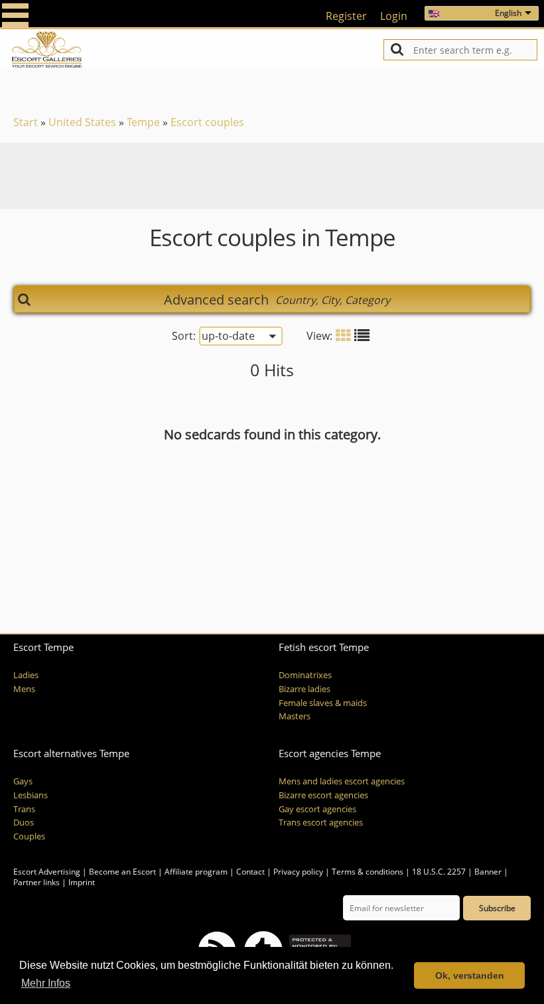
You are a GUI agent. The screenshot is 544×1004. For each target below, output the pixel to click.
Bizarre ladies (304, 689)
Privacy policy (298, 871)
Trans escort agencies (321, 822)
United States (82, 122)
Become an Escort (122, 871)
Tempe (143, 122)
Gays (23, 781)
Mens (24, 689)
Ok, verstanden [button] (469, 975)
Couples (29, 836)
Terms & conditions (367, 871)
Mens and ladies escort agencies (342, 781)
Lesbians (30, 795)
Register (346, 16)
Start (25, 122)
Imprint (81, 882)
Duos (23, 822)
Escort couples (207, 122)
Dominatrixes (305, 675)
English (508, 13)
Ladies (25, 675)
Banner (488, 871)
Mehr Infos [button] (45, 983)
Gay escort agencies (317, 809)
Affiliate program (196, 871)
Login (393, 16)
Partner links (36, 882)
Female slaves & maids (323, 703)
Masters (294, 716)
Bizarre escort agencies (323, 795)
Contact (250, 871)
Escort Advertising (46, 871)
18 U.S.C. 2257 (439, 871)
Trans (24, 809)
